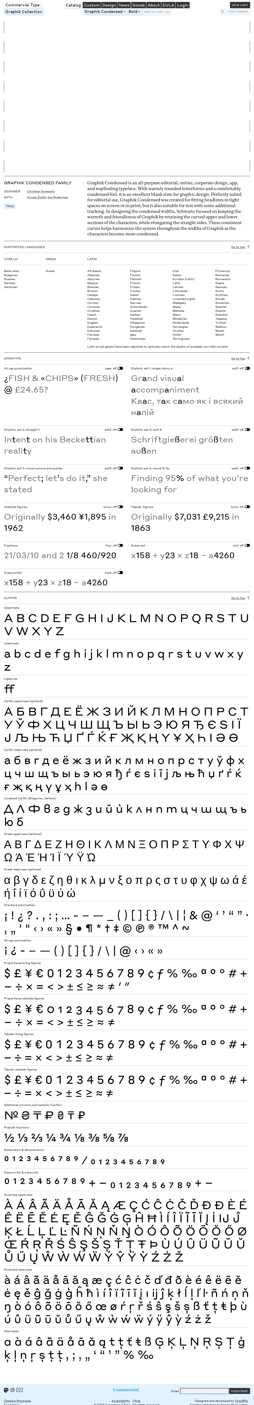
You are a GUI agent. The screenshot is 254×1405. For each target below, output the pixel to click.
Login (182, 5)
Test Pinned (238, 11)
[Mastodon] (6, 1390)
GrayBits (241, 1400)
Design (109, 5)
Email (175, 1391)
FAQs (136, 1400)
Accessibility (121, 1400)
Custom (92, 5)
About (154, 5)
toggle (125, 11)
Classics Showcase (17, 1400)
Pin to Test (222, 11)
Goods (138, 5)
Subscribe (239, 1391)
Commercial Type (22, 4)
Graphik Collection (23, 11)
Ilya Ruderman (58, 197)
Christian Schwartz (41, 191)
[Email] (19, 1390)
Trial (10, 206)
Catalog (73, 5)
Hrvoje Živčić (36, 197)
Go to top (238, 247)
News (124, 5)
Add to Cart (154, 11)
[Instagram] (12, 1390)
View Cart (240, 5)
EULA (168, 5)
